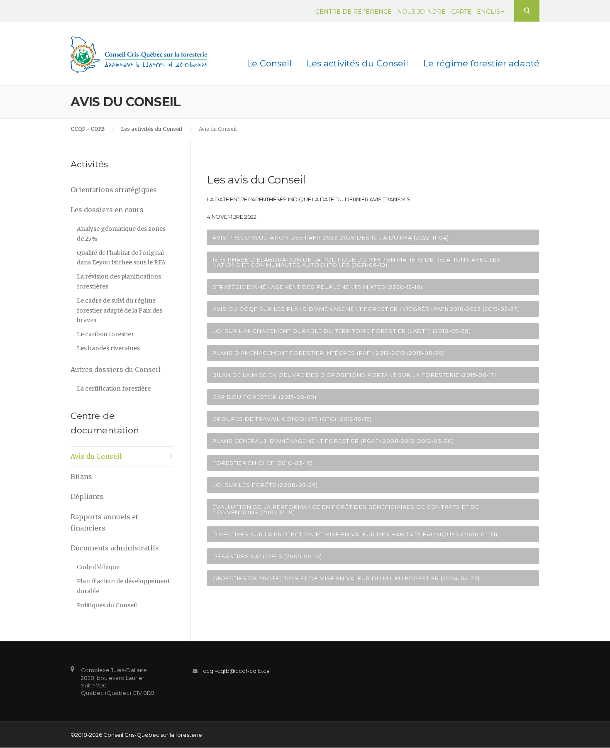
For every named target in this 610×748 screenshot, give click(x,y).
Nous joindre (421, 11)
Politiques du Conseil (107, 605)
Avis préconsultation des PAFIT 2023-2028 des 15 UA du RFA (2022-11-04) (330, 237)
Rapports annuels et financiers (104, 522)
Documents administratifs (115, 548)
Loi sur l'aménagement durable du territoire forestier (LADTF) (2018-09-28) (341, 331)
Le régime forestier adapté (481, 63)
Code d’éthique (98, 567)
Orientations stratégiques (114, 190)
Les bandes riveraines (108, 348)
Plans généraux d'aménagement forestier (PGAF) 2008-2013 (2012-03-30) (333, 441)
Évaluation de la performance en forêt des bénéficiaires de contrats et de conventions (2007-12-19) (345, 510)
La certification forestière (114, 388)
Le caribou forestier (105, 334)
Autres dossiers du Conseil (116, 369)
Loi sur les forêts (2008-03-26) (265, 485)
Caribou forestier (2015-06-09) (264, 397)
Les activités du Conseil (357, 63)
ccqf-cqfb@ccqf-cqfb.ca (236, 670)
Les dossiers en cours (107, 209)
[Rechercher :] (526, 10)
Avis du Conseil (96, 456)
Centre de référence (353, 11)
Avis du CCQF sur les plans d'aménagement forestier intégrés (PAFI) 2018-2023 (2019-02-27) (365, 309)
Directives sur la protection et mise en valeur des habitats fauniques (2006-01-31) (355, 534)
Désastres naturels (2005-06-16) (267, 556)
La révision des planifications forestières (119, 281)
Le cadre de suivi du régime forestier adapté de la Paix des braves (119, 310)
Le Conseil (269, 63)
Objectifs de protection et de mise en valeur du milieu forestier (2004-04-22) (346, 578)
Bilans (81, 476)
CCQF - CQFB (88, 129)
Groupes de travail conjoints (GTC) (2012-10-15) (292, 419)
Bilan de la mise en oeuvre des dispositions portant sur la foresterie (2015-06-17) (354, 375)
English (491, 11)
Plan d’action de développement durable (123, 586)
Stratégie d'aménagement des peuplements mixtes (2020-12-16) (317, 287)
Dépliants (87, 496)
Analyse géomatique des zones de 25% (121, 233)
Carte (461, 11)
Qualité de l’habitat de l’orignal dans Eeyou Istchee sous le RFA (121, 257)
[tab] (373, 237)
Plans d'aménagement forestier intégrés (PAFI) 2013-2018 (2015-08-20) (328, 353)
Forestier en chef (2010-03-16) (262, 463)
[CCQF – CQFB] (139, 54)
